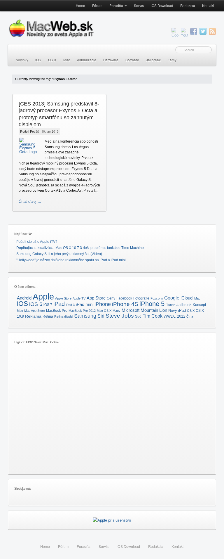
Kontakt (208, 5)
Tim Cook (152, 316)
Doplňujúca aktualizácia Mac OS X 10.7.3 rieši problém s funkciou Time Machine (80, 248)
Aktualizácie (86, 60)
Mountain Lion (154, 310)
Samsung (85, 316)
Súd (138, 316)
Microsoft (130, 310)
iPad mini (84, 304)
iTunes (170, 305)
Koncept (199, 305)
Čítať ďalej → (30, 201)
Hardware (110, 60)
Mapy (116, 310)
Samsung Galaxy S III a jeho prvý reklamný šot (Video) (59, 254)
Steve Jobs (120, 316)
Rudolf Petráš (29, 131)
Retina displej (63, 316)
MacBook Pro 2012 (82, 310)
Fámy (172, 60)
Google (171, 297)
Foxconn (156, 298)
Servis (139, 5)
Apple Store (63, 298)
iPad (59, 304)
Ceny (111, 298)
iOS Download (162, 5)
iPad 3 (70, 305)
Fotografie (141, 298)
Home (80, 5)
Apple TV (79, 298)
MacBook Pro (56, 311)
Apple (43, 296)
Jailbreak (153, 60)
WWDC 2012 (174, 316)
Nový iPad (177, 310)
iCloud (186, 298)
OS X (52, 60)
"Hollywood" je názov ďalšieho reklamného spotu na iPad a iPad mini (71, 260)
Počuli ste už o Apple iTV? (36, 242)
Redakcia (187, 5)
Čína (189, 316)
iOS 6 (35, 304)
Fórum (97, 5)
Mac (66, 60)
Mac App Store (34, 310)
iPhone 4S (125, 304)
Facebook (124, 298)
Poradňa (116, 5)
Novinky (22, 60)
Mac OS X (104, 310)
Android (24, 297)
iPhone (102, 304)
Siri (100, 316)
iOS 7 (47, 305)
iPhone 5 (151, 303)
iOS (38, 60)
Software (132, 60)
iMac (197, 298)
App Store (96, 297)
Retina (48, 316)
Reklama (33, 316)
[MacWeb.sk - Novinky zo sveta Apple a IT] (6, 5)
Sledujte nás (23, 488)
